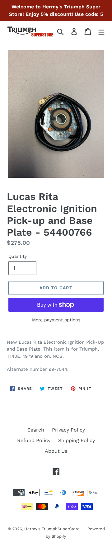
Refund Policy (33, 440)
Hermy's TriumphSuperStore (52, 528)
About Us (56, 451)
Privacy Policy (68, 430)
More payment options (56, 319)
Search (35, 430)
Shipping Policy (76, 440)
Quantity (17, 256)
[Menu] (101, 32)
